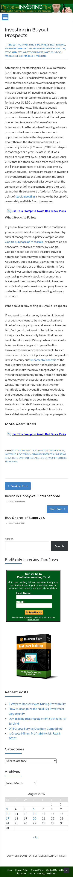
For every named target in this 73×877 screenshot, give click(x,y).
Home (10, 870)
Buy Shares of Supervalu (25, 518)
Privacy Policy (21, 870)
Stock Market (48, 457)
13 (34, 813)
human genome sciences (49, 450)
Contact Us (51, 870)
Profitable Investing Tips (49, 48)
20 (34, 818)
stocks (62, 457)
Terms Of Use (37, 870)
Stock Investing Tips (40, 52)
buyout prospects (23, 450)
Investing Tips (31, 44)
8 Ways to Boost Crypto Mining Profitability (37, 703)
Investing (14, 44)
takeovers (11, 461)
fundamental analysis (42, 360)
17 (7, 818)
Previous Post (19, 486)
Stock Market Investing (30, 55)
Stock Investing (15, 52)
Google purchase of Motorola (24, 241)
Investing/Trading (53, 44)
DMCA (32, 873)
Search (9, 538)
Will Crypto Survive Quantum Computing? (35, 728)
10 (7, 813)
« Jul (35, 837)
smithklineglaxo (29, 457)
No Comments (16, 501)
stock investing (25, 196)
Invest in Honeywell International (32, 496)
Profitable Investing (18, 48)
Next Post (56, 509)
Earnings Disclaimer (47, 873)
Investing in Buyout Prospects (35, 454)
